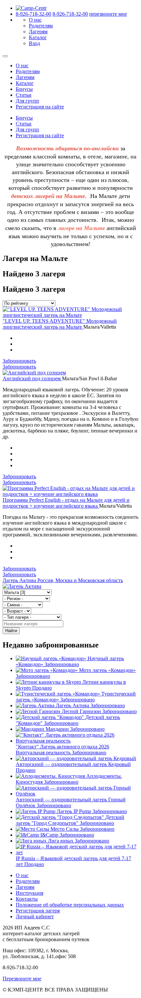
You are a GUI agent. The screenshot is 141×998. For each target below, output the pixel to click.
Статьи (23, 95)
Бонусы (24, 89)
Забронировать (19, 361)
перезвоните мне (108, 14)
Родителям (41, 25)
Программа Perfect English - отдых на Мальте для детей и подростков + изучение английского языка (66, 503)
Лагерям (38, 31)
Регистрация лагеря (38, 910)
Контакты (27, 899)
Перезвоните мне (22, 978)
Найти (11, 630)
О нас (35, 20)
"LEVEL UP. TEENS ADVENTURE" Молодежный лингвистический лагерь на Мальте (60, 324)
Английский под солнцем (32, 378)
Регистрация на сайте (40, 106)
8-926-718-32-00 (33, 14)
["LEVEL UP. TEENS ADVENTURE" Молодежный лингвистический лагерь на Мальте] (70, 315)
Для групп (27, 101)
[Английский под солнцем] (34, 372)
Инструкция (29, 893)
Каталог (38, 37)
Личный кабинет (35, 916)
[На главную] (31, 8)
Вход (34, 43)
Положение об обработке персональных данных (70, 905)
